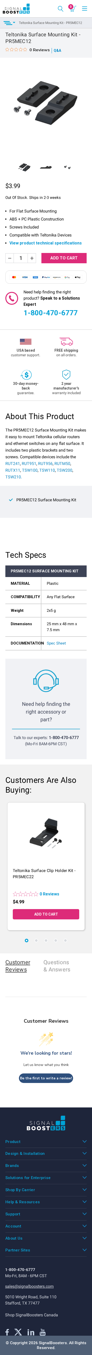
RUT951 (29, 463)
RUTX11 (12, 470)
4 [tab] (55, 940)
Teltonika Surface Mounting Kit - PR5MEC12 (50, 23)
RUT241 (12, 463)
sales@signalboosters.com (29, 1286)
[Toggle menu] (84, 9)
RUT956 (45, 463)
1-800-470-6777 (51, 313)
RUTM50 (62, 463)
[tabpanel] (46, 866)
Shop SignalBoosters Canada (31, 1315)
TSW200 (64, 470)
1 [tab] (26, 940)
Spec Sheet (56, 643)
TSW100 (30, 470)
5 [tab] (65, 940)
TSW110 (47, 470)
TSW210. (13, 477)
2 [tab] (36, 940)
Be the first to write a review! (46, 1078)
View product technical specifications (45, 243)
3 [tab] (46, 940)
